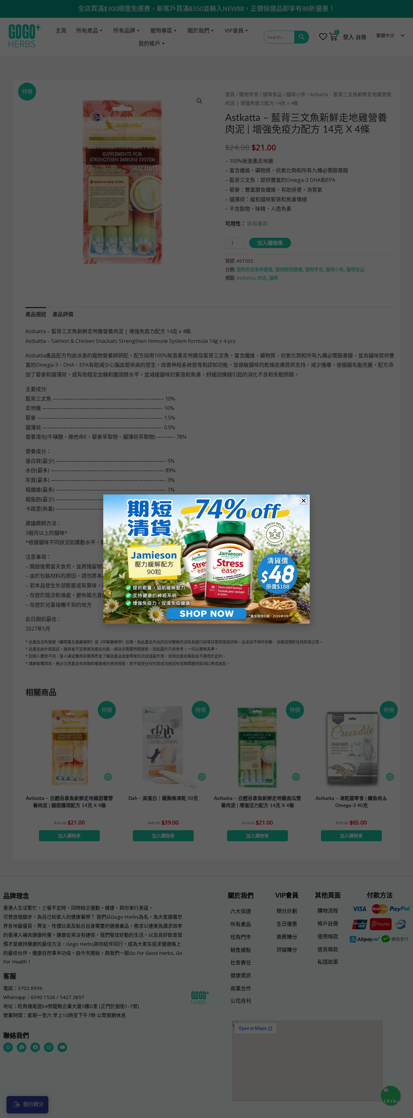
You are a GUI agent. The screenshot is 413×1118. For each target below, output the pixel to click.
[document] (206, 559)
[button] (304, 501)
